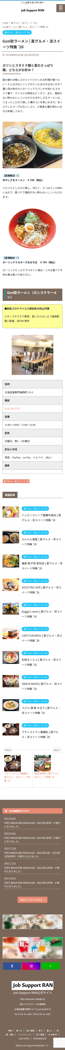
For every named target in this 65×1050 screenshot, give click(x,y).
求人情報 (40, 1034)
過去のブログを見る (31, 899)
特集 (10, 1030)
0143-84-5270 (12, 408)
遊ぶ (40, 1030)
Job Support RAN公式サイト (32, 992)
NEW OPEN (24, 1038)
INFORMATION (39, 1038)
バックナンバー (25, 1034)
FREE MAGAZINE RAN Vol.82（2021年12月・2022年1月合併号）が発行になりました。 (32, 854)
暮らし (50, 1030)
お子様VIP (52, 1034)
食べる (19, 1030)
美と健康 (30, 1030)
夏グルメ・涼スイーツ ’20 (16, 481)
